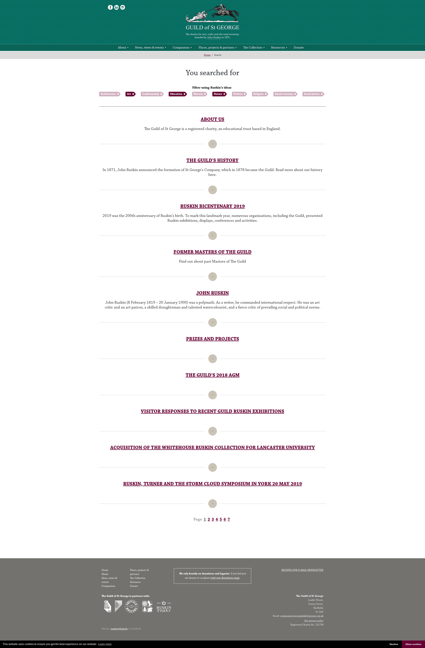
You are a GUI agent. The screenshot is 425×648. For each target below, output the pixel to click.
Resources (278, 48)
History (198, 94)
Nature (218, 94)
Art (129, 94)
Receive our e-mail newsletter (302, 570)
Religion (259, 94)
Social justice (312, 94)
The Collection (252, 48)
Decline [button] (394, 644)
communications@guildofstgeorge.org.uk (301, 616)
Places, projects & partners (216, 48)
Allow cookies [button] (413, 644)
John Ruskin (214, 37)
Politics (237, 94)
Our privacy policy (313, 620)
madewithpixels (119, 628)
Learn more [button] (105, 644)
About (122, 48)
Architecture (108, 94)
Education (176, 94)
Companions (181, 48)
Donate (299, 48)
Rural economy (284, 94)
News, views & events (149, 48)
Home (207, 55)
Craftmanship (150, 94)
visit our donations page (225, 578)
